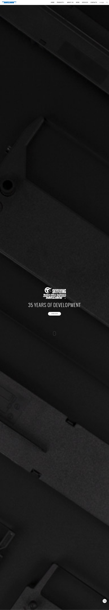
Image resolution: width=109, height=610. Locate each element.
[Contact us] (105, 601)
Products (60, 2)
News (78, 2)
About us (70, 2)
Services (85, 2)
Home (52, 2)
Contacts (94, 2)
